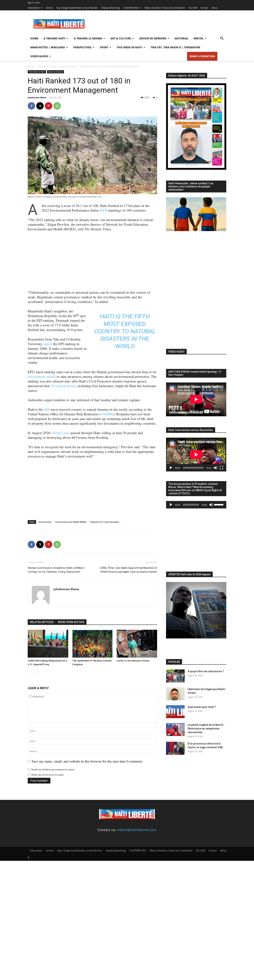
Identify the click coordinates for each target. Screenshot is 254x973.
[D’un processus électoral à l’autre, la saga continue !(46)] (175, 748)
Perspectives (82, 47)
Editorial (181, 38)
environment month (42, 376)
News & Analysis (68, 66)
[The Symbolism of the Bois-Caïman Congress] (92, 644)
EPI (103, 210)
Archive (49, 7)
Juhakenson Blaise (37, 97)
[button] (221, 38)
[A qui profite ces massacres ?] (175, 675)
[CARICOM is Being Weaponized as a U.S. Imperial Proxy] (48, 644)
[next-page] (36, 672)
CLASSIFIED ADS (131, 7)
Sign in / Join (34, 2)
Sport (104, 47)
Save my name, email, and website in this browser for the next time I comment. (87, 761)
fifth (142, 316)
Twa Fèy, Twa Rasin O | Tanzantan (175, 47)
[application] (196, 454)
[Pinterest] (48, 106)
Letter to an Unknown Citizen (133, 660)
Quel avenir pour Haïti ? (202, 707)
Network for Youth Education (104, 521)
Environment (44, 521)
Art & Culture (120, 38)
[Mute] (215, 468)
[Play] (171, 468)
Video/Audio (39, 56)
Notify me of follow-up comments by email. (53, 769)
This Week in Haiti (129, 47)
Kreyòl (199, 38)
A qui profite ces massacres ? (206, 671)
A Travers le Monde (88, 38)
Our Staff (193, 7)
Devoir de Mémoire (152, 38)
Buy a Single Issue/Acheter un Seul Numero (77, 7)
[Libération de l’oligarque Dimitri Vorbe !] (175, 693)
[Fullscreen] (221, 468)
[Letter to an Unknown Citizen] (137, 644)
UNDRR (107, 414)
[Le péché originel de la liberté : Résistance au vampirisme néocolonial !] (175, 729)
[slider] (219, 504)
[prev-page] (30, 672)
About (215, 7)
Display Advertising (110, 7)
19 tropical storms (63, 385)
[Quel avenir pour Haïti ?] (175, 711)
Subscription (34, 7)
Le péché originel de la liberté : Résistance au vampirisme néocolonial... (206, 728)
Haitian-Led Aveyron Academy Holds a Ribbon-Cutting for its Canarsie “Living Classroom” (56, 569)
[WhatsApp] (57, 106)
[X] (40, 106)
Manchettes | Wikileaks (47, 47)
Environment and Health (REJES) (70, 521)
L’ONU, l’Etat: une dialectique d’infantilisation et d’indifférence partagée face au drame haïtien (128, 569)
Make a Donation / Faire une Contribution (165, 7)
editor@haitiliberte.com (137, 829)
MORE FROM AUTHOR (71, 622)
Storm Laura (61, 432)
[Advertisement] (158, 24)
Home (34, 38)
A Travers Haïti (54, 38)
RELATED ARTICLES (42, 622)
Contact (204, 7)
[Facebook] (31, 106)
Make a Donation (202, 56)
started (47, 343)
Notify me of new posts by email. (47, 774)
